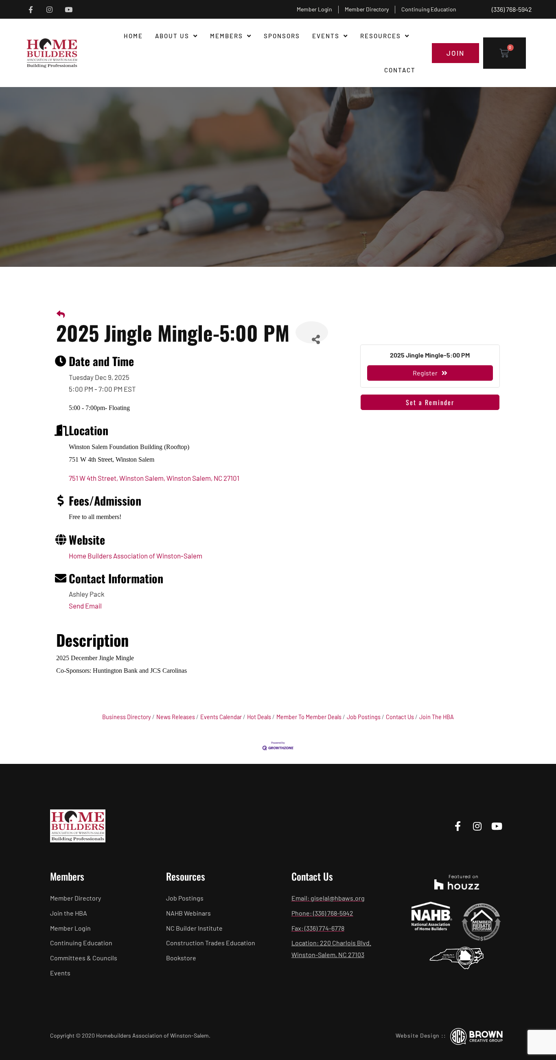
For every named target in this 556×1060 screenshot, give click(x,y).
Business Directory (126, 716)
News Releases (175, 716)
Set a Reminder (430, 402)
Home (133, 35)
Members (226, 35)
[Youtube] (68, 9)
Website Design (418, 1035)
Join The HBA (436, 716)
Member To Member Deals (308, 716)
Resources (380, 35)
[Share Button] (312, 332)
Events (325, 35)
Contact (400, 70)
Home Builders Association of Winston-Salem (135, 556)
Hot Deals (259, 716)
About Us (172, 35)
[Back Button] (61, 314)
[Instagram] (49, 9)
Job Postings (364, 716)
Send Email (85, 606)
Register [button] (425, 373)
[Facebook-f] (30, 9)
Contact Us (400, 716)
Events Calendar (221, 716)
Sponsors (282, 35)
